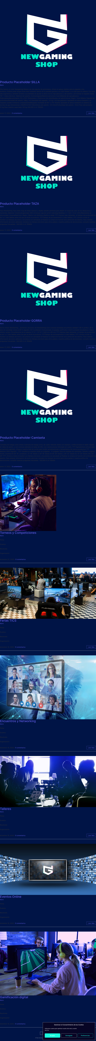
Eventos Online (10, 896)
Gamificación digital (14, 997)
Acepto (52, 1035)
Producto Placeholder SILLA (20, 82)
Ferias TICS (8, 620)
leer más (91, 113)
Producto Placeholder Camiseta (22, 437)
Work (2, 85)
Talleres (5, 809)
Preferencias (85, 1035)
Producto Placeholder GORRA (21, 320)
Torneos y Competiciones (18, 533)
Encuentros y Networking (18, 721)
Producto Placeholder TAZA (19, 203)
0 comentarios (17, 113)
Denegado (68, 1035)
